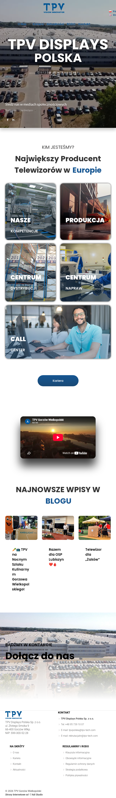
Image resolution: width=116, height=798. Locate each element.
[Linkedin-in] (13, 119)
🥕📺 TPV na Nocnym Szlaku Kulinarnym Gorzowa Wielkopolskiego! (20, 569)
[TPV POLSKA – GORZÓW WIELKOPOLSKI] (54, 8)
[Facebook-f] (7, 119)
